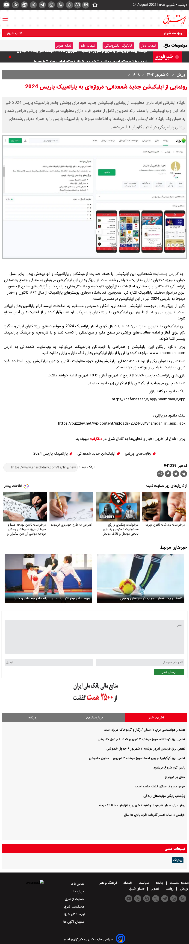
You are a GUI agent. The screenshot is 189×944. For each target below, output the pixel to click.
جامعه (159, 882)
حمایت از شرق (75, 899)
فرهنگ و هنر (108, 882)
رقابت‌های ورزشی (138, 453)
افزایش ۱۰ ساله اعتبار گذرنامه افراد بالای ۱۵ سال (154, 814)
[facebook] (168, 474)
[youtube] (6, 4)
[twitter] (33, 4)
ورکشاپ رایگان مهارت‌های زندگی (164, 795)
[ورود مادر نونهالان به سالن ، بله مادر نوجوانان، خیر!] (48, 578)
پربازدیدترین (94, 717)
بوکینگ (177, 860)
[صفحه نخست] (93, 5)
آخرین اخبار (156, 717)
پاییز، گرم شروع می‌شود (169, 767)
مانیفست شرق (74, 906)
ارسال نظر (169, 672)
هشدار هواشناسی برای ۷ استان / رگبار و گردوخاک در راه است (144, 729)
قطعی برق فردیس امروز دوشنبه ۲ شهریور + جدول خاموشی (145, 748)
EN (85, 5)
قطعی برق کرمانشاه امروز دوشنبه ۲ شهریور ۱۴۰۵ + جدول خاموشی (141, 739)
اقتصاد (128, 882)
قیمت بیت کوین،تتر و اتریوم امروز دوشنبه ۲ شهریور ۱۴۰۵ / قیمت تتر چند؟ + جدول (82, 57)
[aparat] (24, 4)
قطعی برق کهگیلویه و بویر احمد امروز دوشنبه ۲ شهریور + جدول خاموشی (137, 758)
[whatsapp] (160, 474)
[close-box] (11, 56)
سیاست (144, 882)
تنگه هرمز (63, 45)
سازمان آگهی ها (74, 921)
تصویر (155, 888)
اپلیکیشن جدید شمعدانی (96, 453)
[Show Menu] (5, 16)
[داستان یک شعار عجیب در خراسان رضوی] (140, 578)
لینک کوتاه (86, 467)
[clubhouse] (15, 4)
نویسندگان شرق (74, 914)
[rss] (60, 4)
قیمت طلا (87, 45)
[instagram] (51, 4)
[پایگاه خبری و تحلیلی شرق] (174, 20)
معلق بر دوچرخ (175, 777)
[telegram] (42, 4)
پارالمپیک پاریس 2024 (51, 453)
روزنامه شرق (173, 33)
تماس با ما (78, 883)
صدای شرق (137, 888)
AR (77, 5)
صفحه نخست (179, 882)
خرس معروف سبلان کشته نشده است (160, 786)
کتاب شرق (15, 33)
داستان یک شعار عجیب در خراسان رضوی (151, 598)
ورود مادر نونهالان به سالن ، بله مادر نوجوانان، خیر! (52, 598)
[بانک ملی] (94, 702)
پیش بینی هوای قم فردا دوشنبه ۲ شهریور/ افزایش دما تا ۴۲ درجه (142, 805)
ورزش (180, 74)
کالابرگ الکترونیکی (118, 45)
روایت (169, 888)
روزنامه (32, 717)
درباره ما (79, 891)
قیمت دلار (148, 45)
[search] (69, 5)
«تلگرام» (95, 439)
